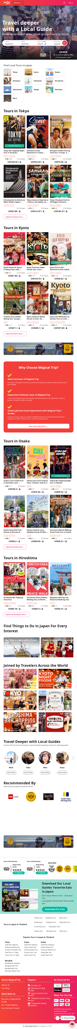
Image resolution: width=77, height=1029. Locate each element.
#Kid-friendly (35, 205)
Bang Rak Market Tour (12, 971)
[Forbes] (57, 990)
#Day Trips (6, 535)
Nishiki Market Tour (31, 950)
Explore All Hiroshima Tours (15, 614)
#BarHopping (12, 156)
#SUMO (28, 156)
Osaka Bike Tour (46, 952)
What (23, 41)
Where (7, 41)
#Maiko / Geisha (35, 322)
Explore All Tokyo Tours (14, 217)
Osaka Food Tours (47, 955)
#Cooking (29, 486)
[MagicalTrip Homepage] (8, 3)
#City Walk (52, 156)
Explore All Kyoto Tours (14, 334)
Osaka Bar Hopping (47, 945)
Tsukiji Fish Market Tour (13, 950)
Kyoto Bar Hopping (30, 945)
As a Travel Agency (10, 1005)
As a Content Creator (11, 1008)
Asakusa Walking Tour (12, 947)
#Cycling (29, 535)
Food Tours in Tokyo (11, 952)
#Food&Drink (58, 205)
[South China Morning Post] (66, 990)
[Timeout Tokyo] (57, 985)
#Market (58, 535)
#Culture (33, 156)
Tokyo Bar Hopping (11, 945)
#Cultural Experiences (60, 322)
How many (57, 41)
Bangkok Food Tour (11, 966)
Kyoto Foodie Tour (30, 947)
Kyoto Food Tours (30, 955)
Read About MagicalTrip (37, 426)
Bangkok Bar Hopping (12, 963)
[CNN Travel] (66, 985)
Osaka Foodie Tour (47, 947)
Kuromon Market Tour (48, 950)
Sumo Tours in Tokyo (12, 955)
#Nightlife (6, 156)
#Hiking (5, 322)
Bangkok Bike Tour (11, 968)
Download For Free (55, 909)
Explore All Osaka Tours (14, 547)
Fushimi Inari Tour (30, 952)
